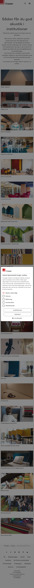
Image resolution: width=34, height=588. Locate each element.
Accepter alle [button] (17, 310)
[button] (17, 318)
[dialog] (17, 294)
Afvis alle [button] (18, 314)
